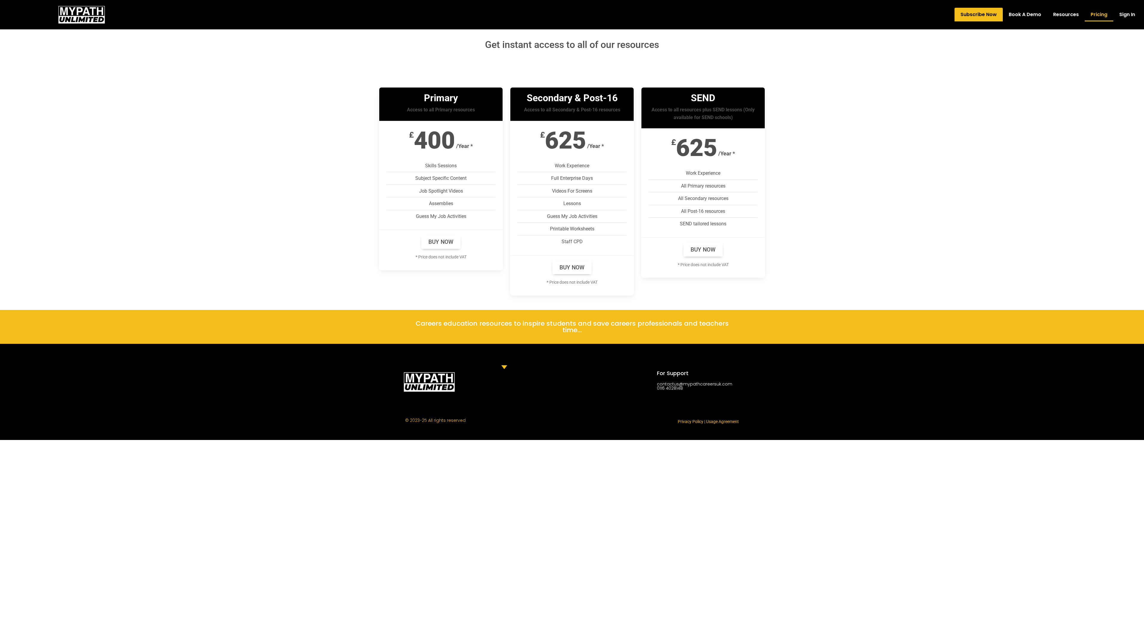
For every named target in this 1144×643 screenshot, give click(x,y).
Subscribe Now (978, 14)
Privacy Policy (690, 421)
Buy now (440, 241)
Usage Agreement (722, 421)
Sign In (1127, 14)
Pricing (1099, 14)
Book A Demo (1025, 14)
